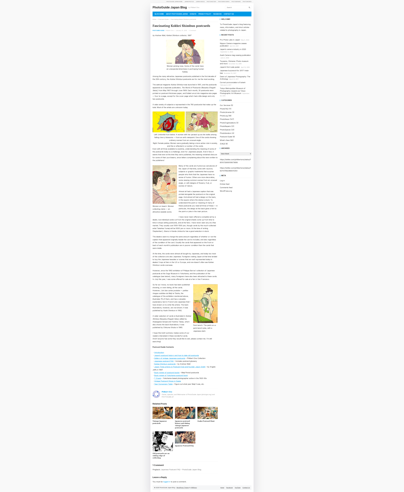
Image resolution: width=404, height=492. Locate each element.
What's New (225, 140)
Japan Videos (200, 1)
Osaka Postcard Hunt (206, 421)
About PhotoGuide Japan (177, 14)
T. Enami (157, 378)
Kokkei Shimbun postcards (165, 364)
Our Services (225, 105)
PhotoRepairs (236, 1)
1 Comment (192, 30)
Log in (222, 181)
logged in (166, 482)
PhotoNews (224, 119)
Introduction (159, 352)
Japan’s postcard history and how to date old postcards (176, 355)
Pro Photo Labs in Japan (230, 40)
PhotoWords (247, 1)
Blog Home (159, 14)
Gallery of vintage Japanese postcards (169, 358)
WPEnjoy (194, 487)
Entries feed (224, 184)
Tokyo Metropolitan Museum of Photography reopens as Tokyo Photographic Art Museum (232, 90)
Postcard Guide (163, 19)
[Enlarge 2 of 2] (215, 114)
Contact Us (229, 14)
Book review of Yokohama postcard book (171, 375)
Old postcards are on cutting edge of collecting (161, 455)
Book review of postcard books (166, 373)
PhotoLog (224, 116)
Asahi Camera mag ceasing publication (235, 55)
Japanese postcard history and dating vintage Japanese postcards (182, 424)
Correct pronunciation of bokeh (232, 82)
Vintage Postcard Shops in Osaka (167, 381)
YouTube (238, 487)
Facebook (217, 14)
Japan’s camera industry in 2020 (233, 49)
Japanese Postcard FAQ (184, 446)
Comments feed (226, 187)
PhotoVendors (225, 133)
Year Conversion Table (163, 384)
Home (154, 19)
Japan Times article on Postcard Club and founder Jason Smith (179, 367)
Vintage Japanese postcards (160, 422)
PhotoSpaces (225, 130)
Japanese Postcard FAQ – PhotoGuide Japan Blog (181, 470)
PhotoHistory (211, 1)
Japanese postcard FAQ (163, 361)
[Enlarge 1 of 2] (182, 114)
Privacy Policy (204, 14)
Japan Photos (189, 1)
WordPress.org (226, 191)
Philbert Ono (170, 30)
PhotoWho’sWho (223, 1)
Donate (193, 14)
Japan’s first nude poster (230, 67)
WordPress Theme (183, 487)
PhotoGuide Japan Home (174, 1)
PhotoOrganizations (228, 123)
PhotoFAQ (224, 109)
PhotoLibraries (226, 112)
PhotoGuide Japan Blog (170, 7)
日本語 (222, 144)
